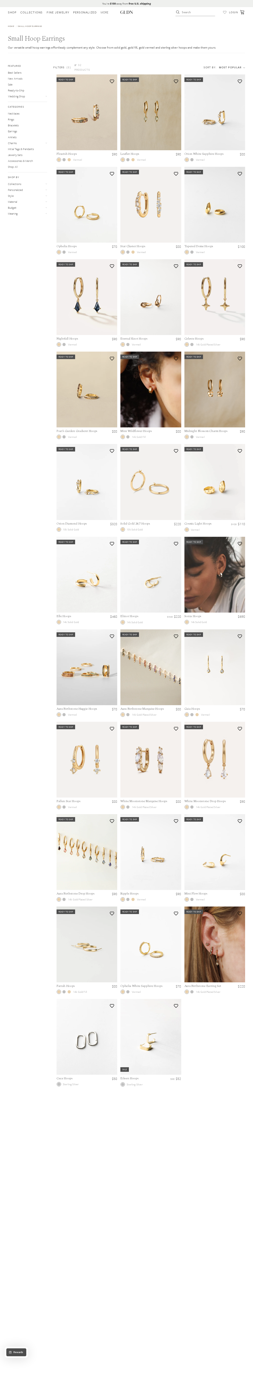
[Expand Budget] (46, 208)
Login (233, 12)
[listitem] (104, 12)
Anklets (12, 137)
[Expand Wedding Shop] (46, 96)
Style (11, 196)
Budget (12, 208)
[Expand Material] (46, 202)
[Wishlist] (224, 12)
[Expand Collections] (46, 184)
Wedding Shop (16, 96)
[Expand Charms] (46, 143)
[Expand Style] (46, 196)
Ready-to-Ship (16, 90)
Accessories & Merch (20, 161)
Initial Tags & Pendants (21, 149)
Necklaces (14, 113)
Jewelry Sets (15, 155)
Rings (11, 119)
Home (11, 26)
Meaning (13, 213)
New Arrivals (15, 78)
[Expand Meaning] (46, 213)
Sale (10, 84)
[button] (74, 67)
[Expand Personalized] (46, 190)
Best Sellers (15, 72)
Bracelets (13, 125)
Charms (12, 143)
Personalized (15, 190)
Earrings (12, 131)
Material (12, 202)
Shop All (13, 167)
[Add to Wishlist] (111, 80)
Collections (14, 184)
